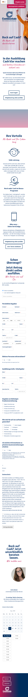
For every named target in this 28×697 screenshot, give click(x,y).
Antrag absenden (8, 527)
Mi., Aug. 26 (7, 635)
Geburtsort (18, 312)
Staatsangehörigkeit (7, 346)
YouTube (6, 429)
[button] (13, 610)
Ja (4, 450)
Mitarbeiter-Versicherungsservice (12, 436)
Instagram (15, 427)
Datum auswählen (8, 290)
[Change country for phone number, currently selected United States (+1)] (3, 337)
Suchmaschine (7, 425)
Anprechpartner (5, 389)
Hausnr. (21, 324)
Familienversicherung (9, 406)
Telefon (4, 335)
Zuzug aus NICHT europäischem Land (13, 413)
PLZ (3, 329)
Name (3, 372)
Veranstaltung (7, 433)
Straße (4, 324)
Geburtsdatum (5, 318)
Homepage (14, 429)
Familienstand (18, 341)
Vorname (4, 306)
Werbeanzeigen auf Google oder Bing (13, 431)
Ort (13, 329)
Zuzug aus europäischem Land (11, 410)
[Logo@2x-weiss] (7, 687)
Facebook (6, 427)
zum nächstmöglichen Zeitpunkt (12, 292)
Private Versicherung (9, 408)
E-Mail (16, 335)
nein (9, 360)
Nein (10, 450)
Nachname (17, 306)
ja (4, 360)
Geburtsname (5, 312)
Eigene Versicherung (9, 404)
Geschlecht (5, 341)
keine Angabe (18, 425)
